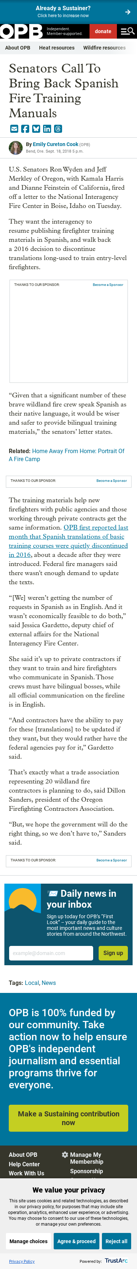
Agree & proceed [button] (76, 1241)
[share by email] (14, 128)
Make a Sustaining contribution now (68, 1118)
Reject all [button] (117, 1241)
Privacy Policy (22, 1261)
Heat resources (57, 48)
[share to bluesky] (36, 128)
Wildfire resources (104, 48)
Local (32, 982)
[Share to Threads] (58, 128)
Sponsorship (86, 1171)
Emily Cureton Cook (55, 144)
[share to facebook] (25, 128)
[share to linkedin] (47, 128)
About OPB (17, 48)
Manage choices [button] (28, 1241)
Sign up (113, 953)
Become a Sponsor (108, 285)
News (49, 982)
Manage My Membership (86, 1158)
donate (103, 31)
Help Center (24, 1164)
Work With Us (26, 1173)
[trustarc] (115, 1261)
